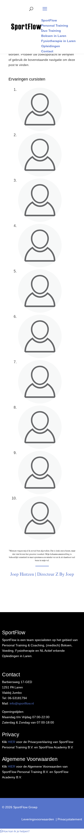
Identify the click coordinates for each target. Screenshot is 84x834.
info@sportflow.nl (22, 703)
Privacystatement (70, 819)
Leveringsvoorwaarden (38, 819)
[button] (15, 831)
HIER (11, 742)
